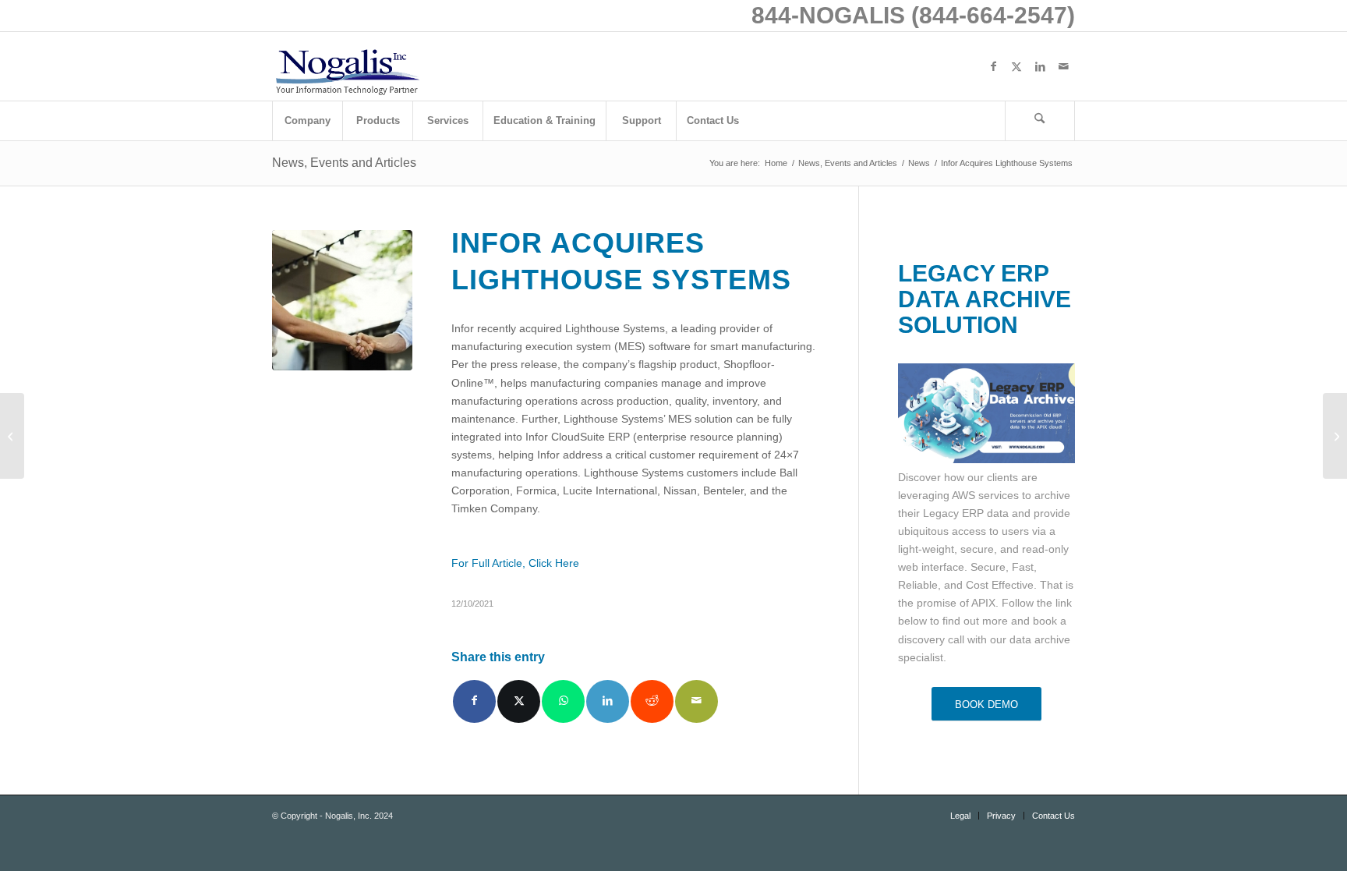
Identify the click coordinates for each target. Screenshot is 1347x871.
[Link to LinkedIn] (1040, 66)
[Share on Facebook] (474, 701)
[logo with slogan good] (347, 66)
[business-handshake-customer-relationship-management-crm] (342, 300)
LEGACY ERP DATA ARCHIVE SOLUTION (984, 299)
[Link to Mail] (1063, 66)
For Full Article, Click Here (515, 563)
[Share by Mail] (696, 701)
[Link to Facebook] (993, 66)
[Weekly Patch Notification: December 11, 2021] (1335, 436)
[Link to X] (1016, 66)
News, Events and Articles (344, 162)
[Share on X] (518, 701)
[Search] (1040, 120)
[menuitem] (307, 120)
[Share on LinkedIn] (607, 701)
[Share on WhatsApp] (563, 701)
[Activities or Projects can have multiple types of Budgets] (12, 436)
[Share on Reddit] (652, 701)
